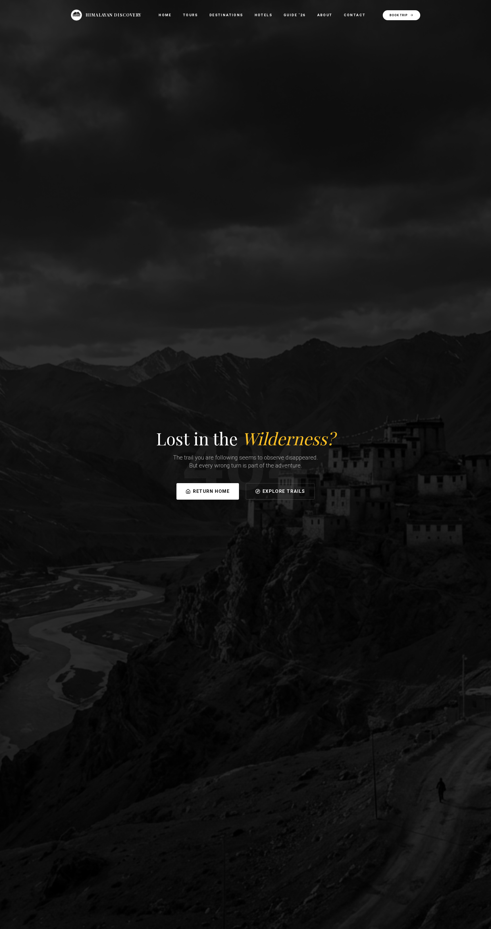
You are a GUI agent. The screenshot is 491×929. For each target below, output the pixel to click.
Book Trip (399, 15)
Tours (190, 15)
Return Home (211, 491)
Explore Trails (284, 491)
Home (165, 15)
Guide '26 (295, 15)
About (324, 15)
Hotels (263, 15)
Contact (355, 15)
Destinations (226, 15)
